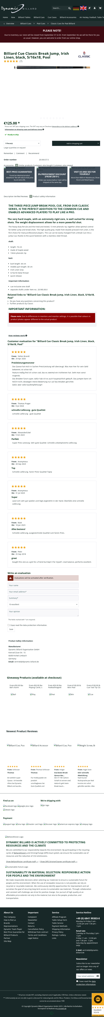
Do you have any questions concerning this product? (31, 301)
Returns (31, 926)
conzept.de (62, 1008)
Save (11, 629)
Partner (7, 938)
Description (9, 196)
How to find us (10, 920)
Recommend (33, 153)
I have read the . (28, 625)
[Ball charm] (13, 703)
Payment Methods (59, 926)
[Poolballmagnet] (52, 703)
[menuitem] (62, 8)
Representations (11, 926)
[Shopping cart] (100, 8)
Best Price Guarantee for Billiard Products (14, 933)
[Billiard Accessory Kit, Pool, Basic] (39, 754)
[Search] (69, 8)
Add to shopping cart (74, 143)
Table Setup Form (59, 920)
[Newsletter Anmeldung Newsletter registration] (97, 976)
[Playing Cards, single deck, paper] (33, 703)
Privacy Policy (57, 932)
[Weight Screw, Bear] (86, 754)
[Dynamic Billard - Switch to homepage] (18, 8)
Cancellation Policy (36, 929)
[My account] (95, 8)
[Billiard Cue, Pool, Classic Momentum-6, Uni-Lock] (16, 754)
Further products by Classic (21, 303)
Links (54, 938)
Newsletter (32, 920)
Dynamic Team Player (13, 929)
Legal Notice (33, 938)
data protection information (35, 625)
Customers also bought (43, 165)
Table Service (57, 923)
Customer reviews (97, 1015)
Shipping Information (61, 929)
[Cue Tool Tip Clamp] (90, 703)
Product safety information (44, 196)
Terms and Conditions (37, 935)
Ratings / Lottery (59, 935)
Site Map (7, 941)
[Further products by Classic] (84, 55)
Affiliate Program (59, 917)
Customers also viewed (63, 165)
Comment (20, 153)
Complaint (32, 917)
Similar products (26, 165)
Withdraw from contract (38, 932)
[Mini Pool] (71, 703)
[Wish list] (90, 8)
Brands (7, 923)
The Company (9, 917)
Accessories (10, 165)
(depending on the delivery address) (64, 126)
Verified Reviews (22, 196)
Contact (31, 923)
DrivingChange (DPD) (40, 853)
